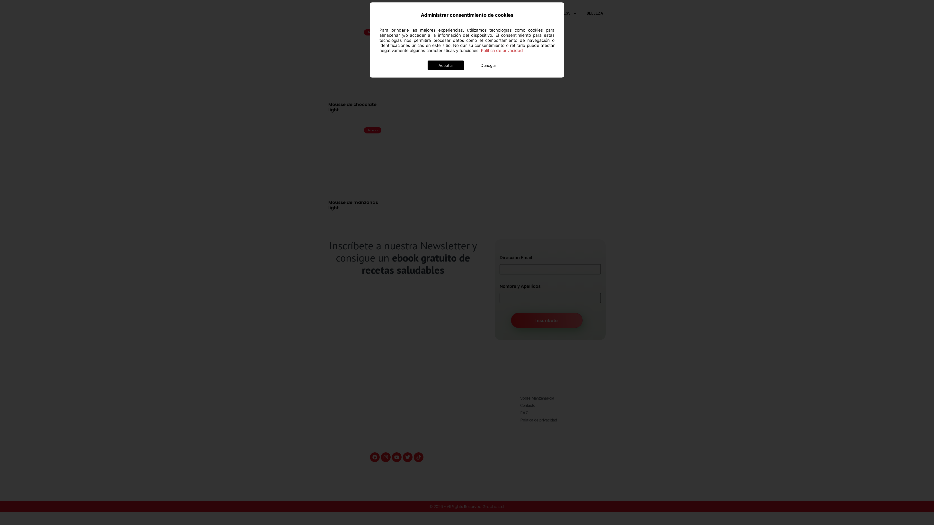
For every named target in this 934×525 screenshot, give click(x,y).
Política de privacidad (502, 50)
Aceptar (446, 65)
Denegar (488, 65)
